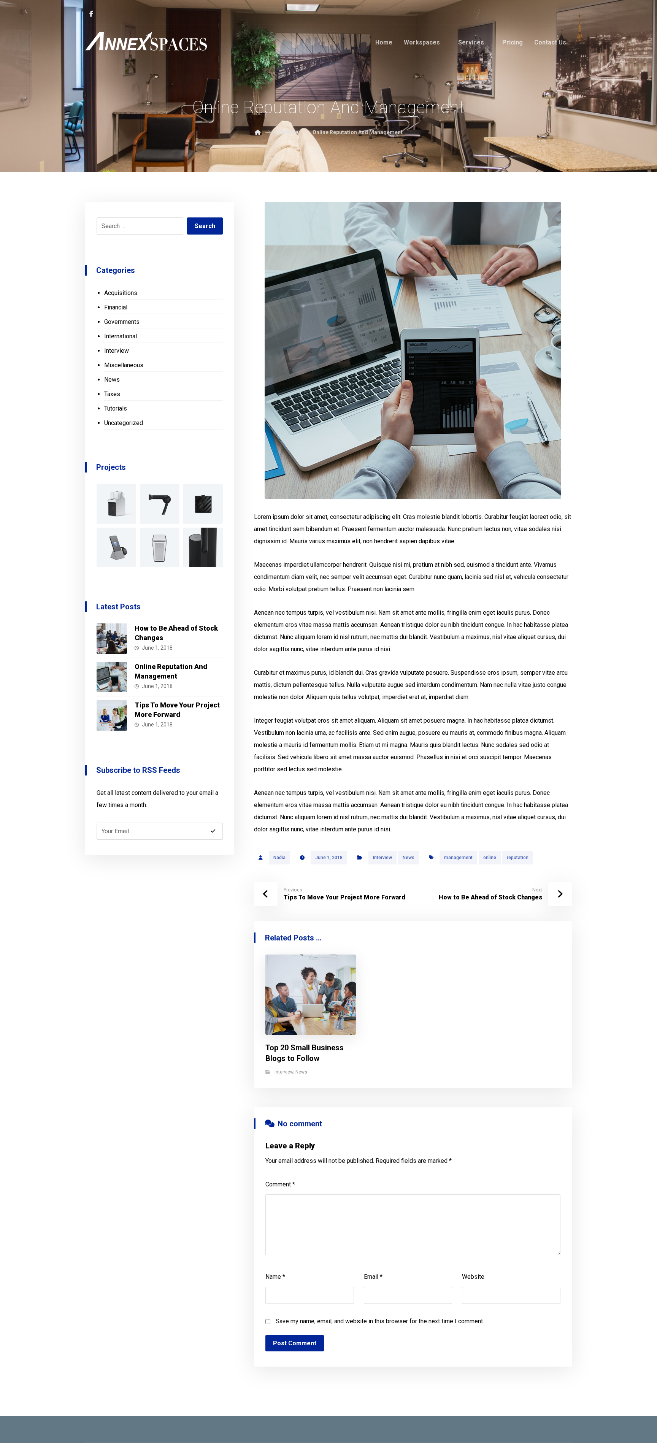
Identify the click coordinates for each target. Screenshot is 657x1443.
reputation (517, 857)
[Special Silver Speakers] (159, 547)
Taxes (112, 394)
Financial (115, 307)
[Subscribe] (213, 831)
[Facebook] (91, 14)
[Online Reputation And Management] (112, 677)
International (120, 336)
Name (275, 1276)
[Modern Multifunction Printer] (116, 503)
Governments (122, 321)
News (408, 857)
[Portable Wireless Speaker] (203, 503)
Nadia (279, 857)
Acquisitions (120, 293)
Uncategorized (123, 423)
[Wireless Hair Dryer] (159, 503)
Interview (382, 857)
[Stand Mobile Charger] (116, 547)
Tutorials (115, 408)
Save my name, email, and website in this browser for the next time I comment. (380, 1321)
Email (373, 1276)
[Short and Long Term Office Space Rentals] (146, 41)
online (489, 857)
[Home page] (258, 132)
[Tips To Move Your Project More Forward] (112, 715)
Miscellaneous (123, 365)
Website (473, 1276)
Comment (280, 1184)
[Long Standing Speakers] (203, 547)
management (458, 857)
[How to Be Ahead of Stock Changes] (112, 638)
